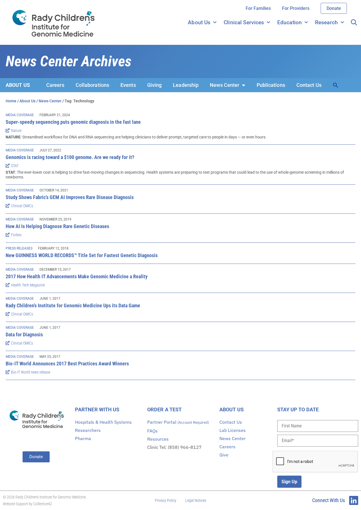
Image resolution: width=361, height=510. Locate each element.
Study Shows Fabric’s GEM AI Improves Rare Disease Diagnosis (70, 197)
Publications (271, 85)
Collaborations (92, 85)
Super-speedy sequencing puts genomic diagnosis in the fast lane (73, 122)
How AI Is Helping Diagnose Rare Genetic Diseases (57, 226)
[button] (335, 85)
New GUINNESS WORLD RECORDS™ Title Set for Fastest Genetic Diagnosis (82, 255)
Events (128, 85)
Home (11, 101)
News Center (224, 85)
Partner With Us (97, 409)
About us (18, 85)
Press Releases (19, 248)
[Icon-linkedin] (353, 500)
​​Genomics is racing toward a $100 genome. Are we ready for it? (70, 157)
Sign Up (289, 481)
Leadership (186, 85)
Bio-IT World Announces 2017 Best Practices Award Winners (67, 364)
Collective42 (42, 504)
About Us (199, 22)
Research (326, 22)
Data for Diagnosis (24, 334)
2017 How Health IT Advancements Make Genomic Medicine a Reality (77, 276)
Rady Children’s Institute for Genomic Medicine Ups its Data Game (73, 305)
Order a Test (164, 409)
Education (289, 22)
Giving (154, 85)
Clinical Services (244, 22)
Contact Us (309, 85)
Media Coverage (20, 115)
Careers (55, 85)
